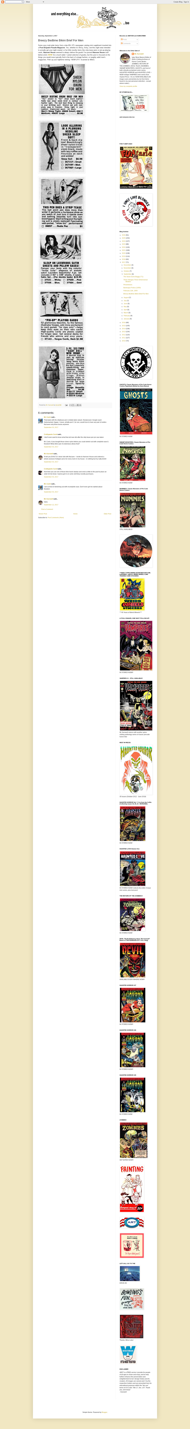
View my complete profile (128, 86)
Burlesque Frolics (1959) (132, 288)
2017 (124, 262)
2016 (124, 322)
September (128, 274)
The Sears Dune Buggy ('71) (133, 277)
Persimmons (127, 285)
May (125, 307)
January (127, 319)
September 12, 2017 (51, 505)
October (127, 271)
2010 (124, 341)
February (127, 316)
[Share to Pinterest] (80, 405)
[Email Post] (66, 405)
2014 (124, 329)
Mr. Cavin (47, 417)
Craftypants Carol (50, 434)
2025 (124, 238)
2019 (124, 256)
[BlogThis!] (73, 405)
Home (75, 514)
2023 (124, 244)
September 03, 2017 (51, 427)
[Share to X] (75, 405)
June (126, 304)
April (125, 310)
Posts (125, 39)
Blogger (104, 1412)
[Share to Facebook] (78, 405)
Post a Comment (47, 509)
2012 (124, 335)
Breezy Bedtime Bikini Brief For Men (136, 294)
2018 (124, 259)
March (126, 313)
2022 (124, 247)
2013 (124, 332)
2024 (124, 241)
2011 (124, 338)
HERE (50, 55)
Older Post (107, 514)
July (125, 301)
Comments (127, 43)
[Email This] (70, 405)
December (127, 265)
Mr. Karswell (48, 454)
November (127, 268)
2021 (124, 250)
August (126, 297)
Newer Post (43, 514)
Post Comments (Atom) (56, 517)
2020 (124, 253)
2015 (124, 326)
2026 (124, 235)
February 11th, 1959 (130, 291)
